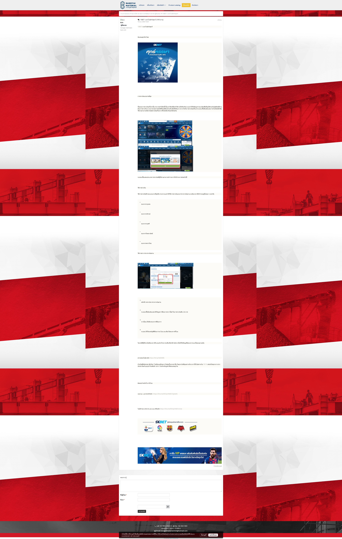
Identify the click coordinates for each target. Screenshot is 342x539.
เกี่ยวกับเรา (150, 5)
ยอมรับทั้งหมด (213, 535)
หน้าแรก (141, 5)
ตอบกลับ (142, 511)
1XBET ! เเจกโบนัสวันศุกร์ (170, 14)
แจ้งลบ (219, 20)
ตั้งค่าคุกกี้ (203, 535)
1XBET (140, 27)
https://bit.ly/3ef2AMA (157, 358)
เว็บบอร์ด (186, 5)
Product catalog (174, 5)
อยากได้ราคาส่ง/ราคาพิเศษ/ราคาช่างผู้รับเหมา (146, 14)
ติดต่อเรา (195, 5)
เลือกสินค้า (160, 5)
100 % (205, 364)
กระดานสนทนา (125, 14)
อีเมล (122, 500)
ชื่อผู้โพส (123, 495)
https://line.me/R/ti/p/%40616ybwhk (165, 394)
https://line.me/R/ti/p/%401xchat (171, 409)
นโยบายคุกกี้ (136, 536)
